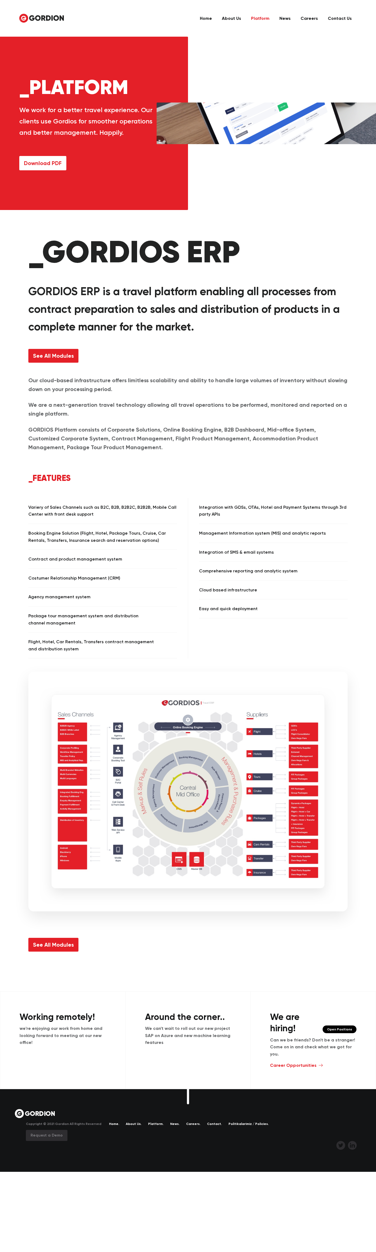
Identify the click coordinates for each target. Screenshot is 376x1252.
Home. (114, 1124)
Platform (260, 18)
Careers (309, 18)
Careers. (193, 1124)
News (285, 18)
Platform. (156, 1124)
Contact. (214, 1124)
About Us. (133, 1124)
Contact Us (340, 18)
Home (206, 18)
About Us (231, 18)
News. (174, 1124)
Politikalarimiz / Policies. (248, 1124)
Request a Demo (47, 1135)
